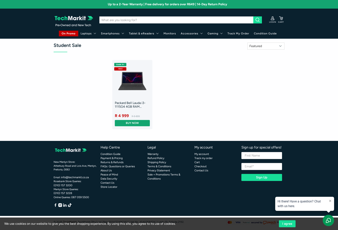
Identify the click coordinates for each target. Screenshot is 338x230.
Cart (197, 162)
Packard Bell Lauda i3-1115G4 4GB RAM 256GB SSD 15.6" (130, 104)
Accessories (189, 33)
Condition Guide (265, 33)
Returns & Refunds (112, 162)
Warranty (152, 154)
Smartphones (110, 33)
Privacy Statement (158, 170)
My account (201, 154)
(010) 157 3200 (63, 185)
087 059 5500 (80, 197)
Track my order (203, 158)
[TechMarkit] (73, 20)
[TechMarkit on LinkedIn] (65, 206)
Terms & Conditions (159, 166)
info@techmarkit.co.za (75, 177)
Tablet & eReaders (141, 33)
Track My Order (238, 33)
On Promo (69, 33)
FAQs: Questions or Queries (118, 166)
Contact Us (107, 182)
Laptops (86, 33)
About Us (106, 170)
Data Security (109, 178)
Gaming (213, 33)
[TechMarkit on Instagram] (60, 206)
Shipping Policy (156, 162)
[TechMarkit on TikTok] (70, 206)
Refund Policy (155, 158)
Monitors (170, 33)
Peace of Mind (109, 174)
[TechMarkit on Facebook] (55, 206)
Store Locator (109, 187)
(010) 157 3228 (63, 193)
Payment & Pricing (112, 158)
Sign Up (261, 177)
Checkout (200, 166)
